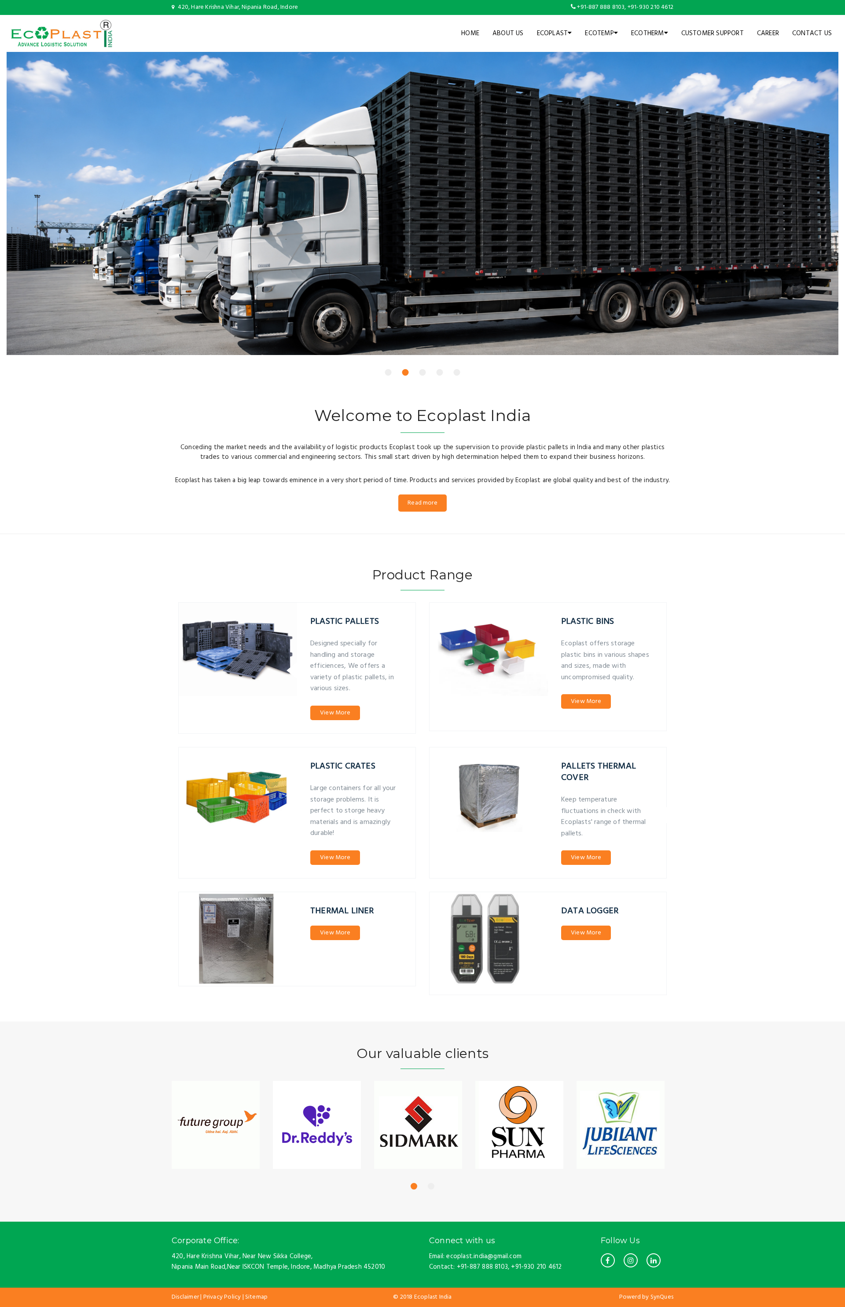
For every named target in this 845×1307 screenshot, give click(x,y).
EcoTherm (647, 33)
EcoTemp (599, 33)
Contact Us (812, 33)
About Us (508, 33)
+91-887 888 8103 (601, 7)
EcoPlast (552, 33)
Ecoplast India (433, 1297)
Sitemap (256, 1297)
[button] (388, 372)
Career (768, 33)
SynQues (661, 1297)
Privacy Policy (222, 1297)
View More (335, 713)
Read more (422, 503)
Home (470, 33)
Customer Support (712, 33)
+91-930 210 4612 (649, 7)
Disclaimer (185, 1297)
